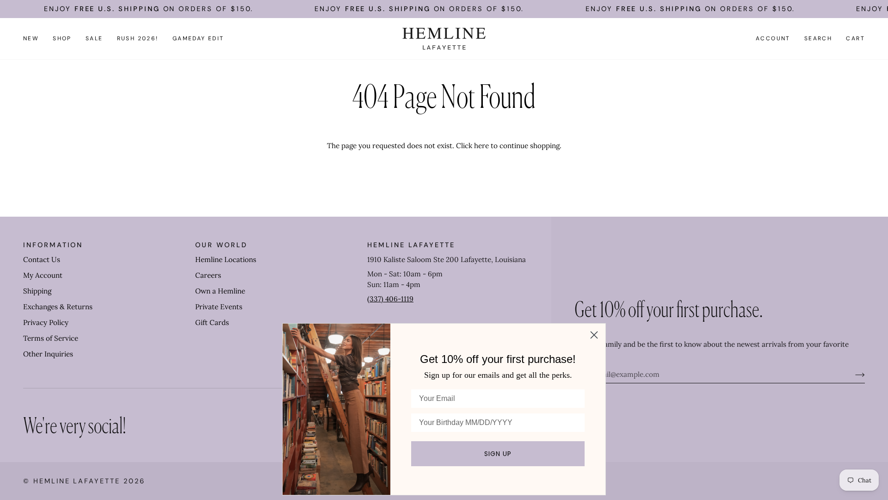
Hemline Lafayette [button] (411, 245)
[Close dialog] (594, 335)
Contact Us (41, 259)
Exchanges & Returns (57, 306)
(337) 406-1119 (390, 298)
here (481, 145)
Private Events (218, 306)
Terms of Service (50, 338)
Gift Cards (212, 322)
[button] (62, 38)
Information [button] (53, 245)
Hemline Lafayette (76, 481)
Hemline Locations (225, 259)
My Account (42, 275)
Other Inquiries (48, 354)
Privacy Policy (45, 322)
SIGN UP (498, 453)
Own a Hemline (220, 291)
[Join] (852, 374)
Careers (208, 275)
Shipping (37, 291)
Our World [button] (221, 245)
